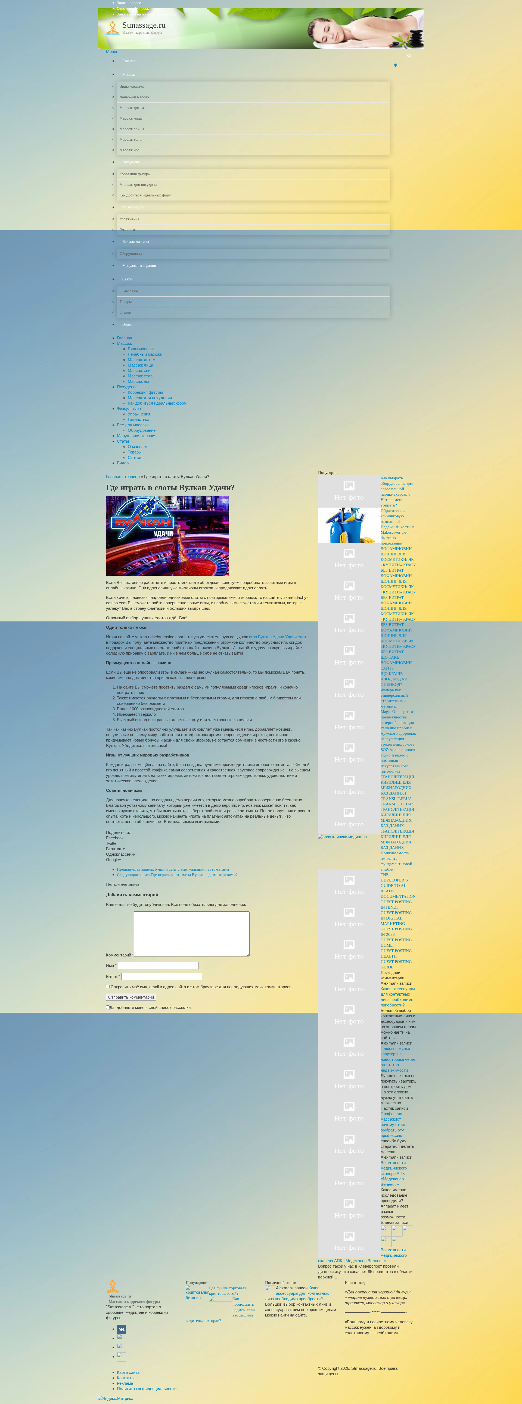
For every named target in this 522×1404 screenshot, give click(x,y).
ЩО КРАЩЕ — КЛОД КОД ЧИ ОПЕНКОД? (394, 679)
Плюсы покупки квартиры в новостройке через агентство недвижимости (398, 1059)
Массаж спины (132, 129)
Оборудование (132, 254)
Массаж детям (132, 108)
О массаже (129, 291)
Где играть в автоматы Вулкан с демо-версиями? (177, 875)
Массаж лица (131, 118)
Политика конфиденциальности (146, 1388)
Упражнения (129, 219)
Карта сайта (128, 1372)
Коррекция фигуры (135, 174)
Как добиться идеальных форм (145, 195)
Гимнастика (129, 230)
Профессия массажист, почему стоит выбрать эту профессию (393, 1124)
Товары (126, 302)
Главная (128, 61)
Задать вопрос (129, 3)
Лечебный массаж (135, 97)
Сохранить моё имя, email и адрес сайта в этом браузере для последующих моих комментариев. (202, 986)
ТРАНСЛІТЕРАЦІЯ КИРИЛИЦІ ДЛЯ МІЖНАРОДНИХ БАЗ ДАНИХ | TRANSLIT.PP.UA (397, 788)
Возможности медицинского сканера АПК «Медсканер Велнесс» (394, 1173)
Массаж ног (129, 150)
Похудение (131, 162)
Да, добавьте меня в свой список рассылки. (151, 1007)
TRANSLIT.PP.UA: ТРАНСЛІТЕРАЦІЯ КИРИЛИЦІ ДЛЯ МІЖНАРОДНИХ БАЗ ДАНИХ (397, 815)
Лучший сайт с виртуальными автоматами (173, 869)
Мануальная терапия (139, 266)
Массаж (128, 75)
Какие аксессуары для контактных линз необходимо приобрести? (297, 1293)
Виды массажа (132, 87)
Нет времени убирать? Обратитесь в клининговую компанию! (393, 511)
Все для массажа (135, 242)
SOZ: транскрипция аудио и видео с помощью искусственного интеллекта (398, 761)
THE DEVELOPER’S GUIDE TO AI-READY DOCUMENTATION (398, 886)
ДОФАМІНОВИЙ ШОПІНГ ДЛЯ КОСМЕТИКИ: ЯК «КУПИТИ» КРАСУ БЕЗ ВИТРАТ (398, 559)
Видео (127, 324)
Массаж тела (130, 139)
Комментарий (120, 955)
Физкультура (132, 207)
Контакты (126, 1377)
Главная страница (123, 476)
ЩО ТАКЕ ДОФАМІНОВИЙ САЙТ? (396, 662)
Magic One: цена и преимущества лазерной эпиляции (397, 717)
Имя (111, 965)
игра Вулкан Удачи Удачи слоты (279, 636)
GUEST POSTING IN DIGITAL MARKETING (396, 918)
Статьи (127, 279)
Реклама (125, 1383)
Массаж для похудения (139, 185)
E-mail (113, 976)
